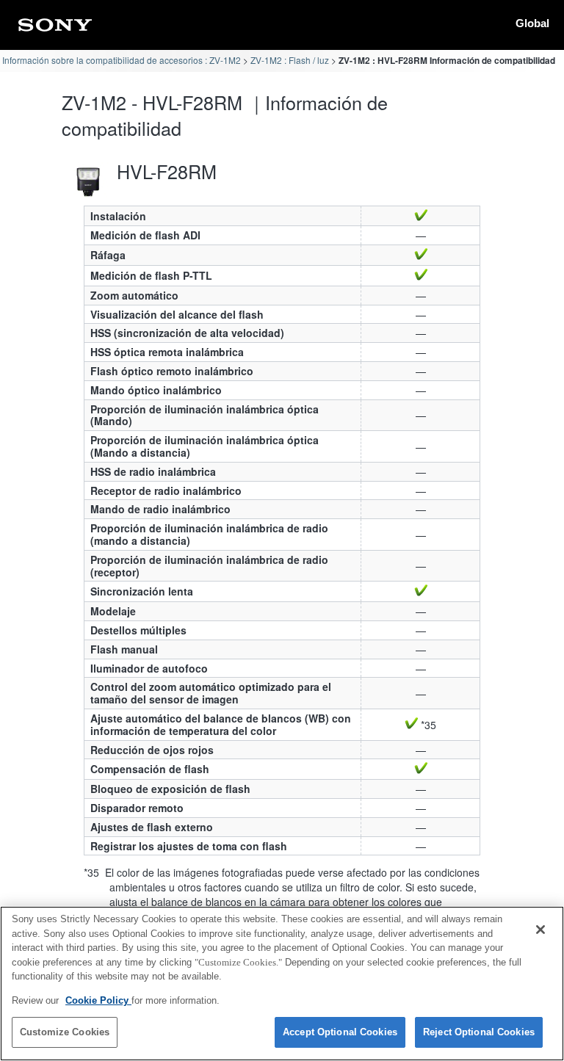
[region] (282, 983)
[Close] (540, 929)
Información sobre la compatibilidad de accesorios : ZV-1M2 (121, 60)
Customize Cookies (64, 1032)
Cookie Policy (98, 1000)
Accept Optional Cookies (340, 1032)
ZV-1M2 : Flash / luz (289, 60)
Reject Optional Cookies (479, 1032)
